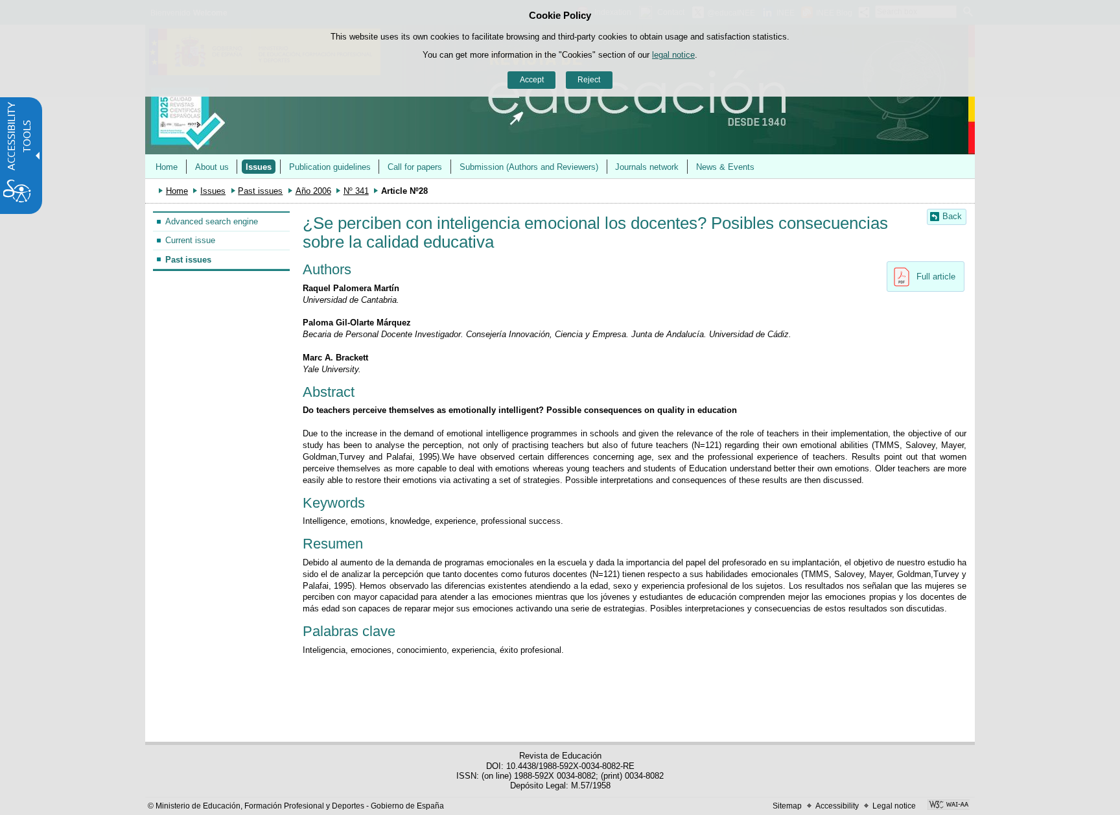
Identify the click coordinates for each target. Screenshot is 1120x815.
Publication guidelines (330, 167)
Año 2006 (313, 191)
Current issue (190, 240)
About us (212, 167)
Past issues (260, 191)
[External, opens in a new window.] (949, 805)
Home (167, 167)
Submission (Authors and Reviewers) (529, 167)
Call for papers (415, 167)
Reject (589, 79)
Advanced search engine (211, 221)
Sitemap (787, 805)
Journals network (647, 167)
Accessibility (837, 805)
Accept (532, 79)
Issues (259, 167)
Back (952, 216)
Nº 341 (356, 191)
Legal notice (894, 805)
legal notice (673, 55)
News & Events (725, 167)
